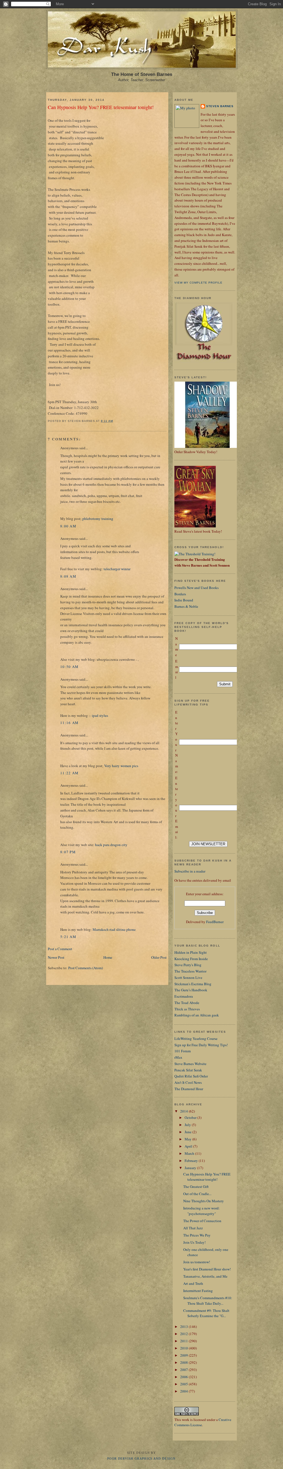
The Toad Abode (186, 1002)
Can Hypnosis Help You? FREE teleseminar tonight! (101, 107)
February (192, 1160)
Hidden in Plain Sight (190, 952)
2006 (184, 1376)
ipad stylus (100, 715)
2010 (184, 1348)
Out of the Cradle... (197, 1193)
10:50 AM (69, 666)
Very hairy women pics (121, 765)
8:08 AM (68, 576)
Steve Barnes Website (190, 1063)
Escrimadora (183, 996)
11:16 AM (69, 722)
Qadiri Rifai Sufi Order (191, 1076)
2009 (184, 1355)
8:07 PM (68, 851)
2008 (184, 1362)
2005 (184, 1383)
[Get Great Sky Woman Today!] (195, 526)
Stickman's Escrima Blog (192, 983)
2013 (184, 1326)
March (190, 1153)
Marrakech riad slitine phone (114, 929)
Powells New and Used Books (196, 587)
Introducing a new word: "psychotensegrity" (201, 1211)
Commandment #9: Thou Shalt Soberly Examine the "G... (206, 1313)
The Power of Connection (202, 1220)
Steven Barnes (220, 106)
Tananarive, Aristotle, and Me (205, 1276)
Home (107, 957)
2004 (184, 1391)
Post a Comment (60, 948)
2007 (184, 1369)
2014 (184, 1111)
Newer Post (56, 957)
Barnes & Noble (186, 606)
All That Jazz (193, 1227)
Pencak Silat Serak (188, 1070)
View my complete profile (198, 282)
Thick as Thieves (187, 1008)
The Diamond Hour (188, 1088)
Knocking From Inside (191, 958)
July (188, 1124)
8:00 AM (68, 526)
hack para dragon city (111, 844)
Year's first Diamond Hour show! (207, 1269)
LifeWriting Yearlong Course (196, 1038)
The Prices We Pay (197, 1235)
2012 (184, 1333)
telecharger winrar (117, 568)
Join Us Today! (194, 1242)
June (188, 1131)
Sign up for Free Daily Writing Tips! (201, 1044)
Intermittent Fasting (198, 1290)
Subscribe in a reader (189, 871)
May (188, 1139)
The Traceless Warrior (190, 971)
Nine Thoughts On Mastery (203, 1200)
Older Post (159, 957)
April (189, 1146)
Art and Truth (193, 1283)
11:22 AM (69, 772)
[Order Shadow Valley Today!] (207, 446)
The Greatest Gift (196, 1186)
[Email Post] (115, 420)
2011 (184, 1340)
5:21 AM (68, 936)
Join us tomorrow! (196, 1261)
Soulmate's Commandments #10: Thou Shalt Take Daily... (207, 1300)
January (191, 1167)
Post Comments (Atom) (85, 967)
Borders (180, 593)
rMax (178, 1057)
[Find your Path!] (194, 553)
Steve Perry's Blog (187, 964)
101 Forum (182, 1050)
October (191, 1117)
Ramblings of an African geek (196, 1015)
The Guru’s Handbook (190, 989)
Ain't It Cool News (188, 1082)
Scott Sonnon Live (188, 977)
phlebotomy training (97, 518)
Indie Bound (183, 600)
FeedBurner (215, 921)
